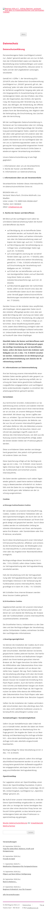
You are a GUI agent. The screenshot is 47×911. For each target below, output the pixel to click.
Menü (23, 34)
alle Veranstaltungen (11, 894)
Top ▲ (42, 905)
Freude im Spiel (9, 859)
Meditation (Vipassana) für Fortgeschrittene (20, 866)
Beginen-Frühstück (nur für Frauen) (17, 889)
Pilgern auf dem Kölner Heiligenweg (17, 874)
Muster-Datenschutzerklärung (15, 823)
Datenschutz (27, 905)
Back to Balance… (10, 882)
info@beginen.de (15, 207)
